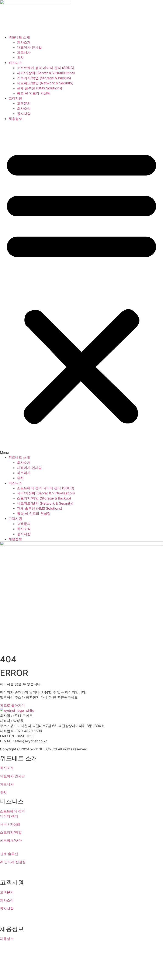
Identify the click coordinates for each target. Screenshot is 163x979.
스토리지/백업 (11, 832)
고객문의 (24, 103)
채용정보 (15, 119)
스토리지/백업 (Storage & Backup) (44, 78)
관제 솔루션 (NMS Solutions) (39, 88)
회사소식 (24, 108)
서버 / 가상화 (10, 824)
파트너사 (24, 52)
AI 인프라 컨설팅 (13, 862)
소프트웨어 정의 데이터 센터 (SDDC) (45, 68)
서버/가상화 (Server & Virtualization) (46, 73)
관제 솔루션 (9, 854)
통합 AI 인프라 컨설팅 (34, 93)
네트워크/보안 (11, 840)
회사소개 (24, 42)
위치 (20, 57)
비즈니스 (15, 62)
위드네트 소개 (19, 37)
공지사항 (24, 113)
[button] (81, 288)
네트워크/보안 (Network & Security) (45, 83)
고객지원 (15, 98)
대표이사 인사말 (29, 47)
